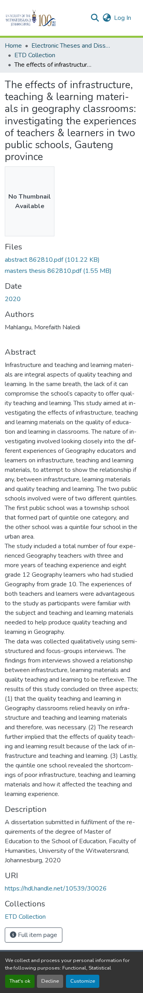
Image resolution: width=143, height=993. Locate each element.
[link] (71, 260)
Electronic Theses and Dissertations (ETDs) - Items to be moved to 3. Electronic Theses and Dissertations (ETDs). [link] (71, 45)
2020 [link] (13, 299)
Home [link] (13, 45)
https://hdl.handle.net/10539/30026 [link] (56, 888)
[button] (44, 18)
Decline (50, 981)
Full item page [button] (36, 935)
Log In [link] (122, 18)
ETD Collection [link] (34, 55)
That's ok (20, 981)
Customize (82, 981)
